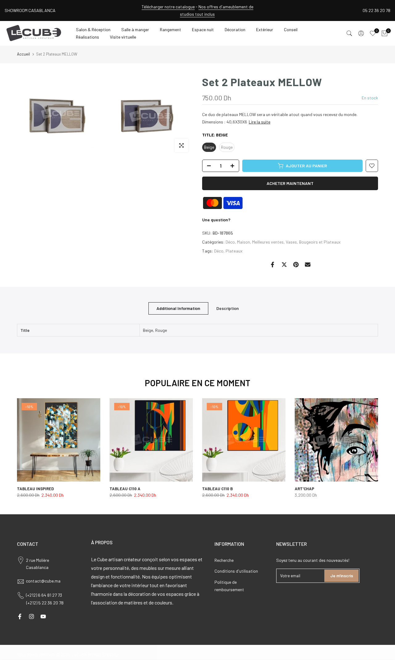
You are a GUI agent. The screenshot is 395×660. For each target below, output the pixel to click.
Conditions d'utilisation (236, 571)
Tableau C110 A (125, 488)
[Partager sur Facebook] (272, 264)
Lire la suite (259, 121)
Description (227, 308)
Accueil (23, 54)
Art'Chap (304, 488)
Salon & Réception (93, 29)
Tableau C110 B (217, 488)
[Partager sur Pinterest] (296, 264)
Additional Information (178, 308)
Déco (230, 241)
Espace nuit (203, 29)
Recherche (224, 560)
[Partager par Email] (307, 264)
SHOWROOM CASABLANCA (30, 10)
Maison (243, 241)
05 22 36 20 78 (376, 10)
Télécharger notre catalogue (168, 6)
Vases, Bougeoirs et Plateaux (313, 241)
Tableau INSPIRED (35, 488)
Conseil (290, 29)
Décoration (235, 29)
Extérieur (264, 29)
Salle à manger (135, 29)
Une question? (216, 219)
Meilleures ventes (268, 241)
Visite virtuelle (123, 37)
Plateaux (234, 250)
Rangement (170, 29)
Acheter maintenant (290, 183)
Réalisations (87, 37)
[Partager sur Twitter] (284, 264)
